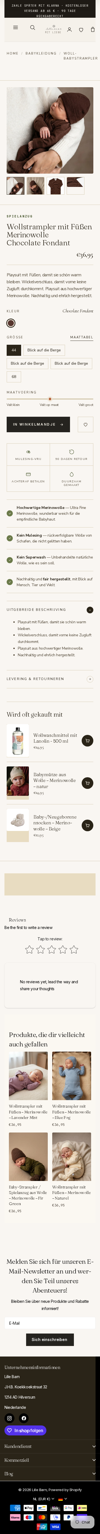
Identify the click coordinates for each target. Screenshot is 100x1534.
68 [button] (14, 376)
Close (50, 1446)
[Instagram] (9, 1418)
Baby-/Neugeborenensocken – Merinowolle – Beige (54, 823)
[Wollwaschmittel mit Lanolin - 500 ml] (18, 740)
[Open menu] (15, 27)
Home (13, 54)
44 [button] (14, 350)
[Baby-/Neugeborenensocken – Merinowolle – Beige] (18, 825)
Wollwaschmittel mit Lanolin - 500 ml (55, 738)
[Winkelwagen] (93, 29)
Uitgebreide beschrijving (36, 610)
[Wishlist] (81, 29)
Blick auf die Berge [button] (44, 350)
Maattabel (81, 337)
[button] (15, 186)
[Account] (69, 29)
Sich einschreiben (50, 1339)
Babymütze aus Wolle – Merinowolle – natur (54, 780)
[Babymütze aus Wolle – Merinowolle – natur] (18, 783)
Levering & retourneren (35, 679)
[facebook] (24, 1418)
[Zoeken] (32, 27)
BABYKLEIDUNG (41, 54)
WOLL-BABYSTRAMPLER (81, 56)
